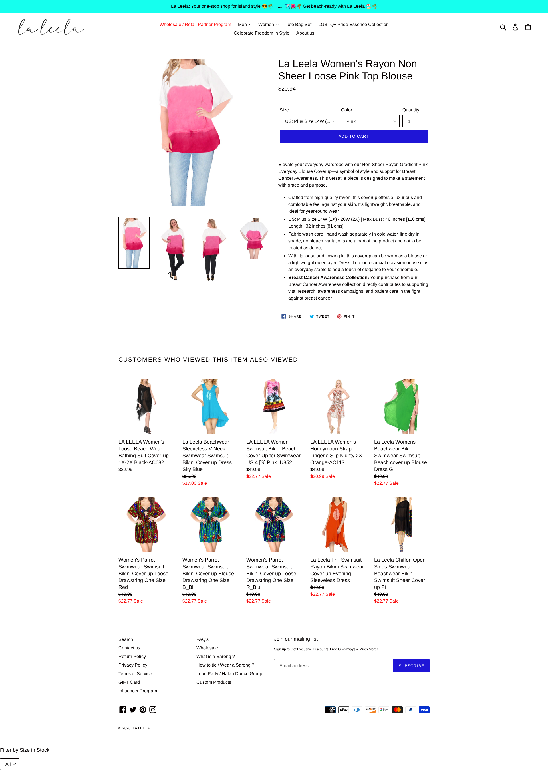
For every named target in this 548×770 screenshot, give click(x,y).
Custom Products (213, 682)
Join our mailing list (296, 639)
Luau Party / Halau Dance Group (229, 673)
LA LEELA (141, 728)
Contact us (129, 647)
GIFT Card (129, 682)
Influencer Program (137, 690)
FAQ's (202, 639)
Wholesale (207, 647)
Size (284, 109)
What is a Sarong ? (215, 656)
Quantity (410, 109)
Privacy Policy (132, 665)
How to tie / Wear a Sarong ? (225, 665)
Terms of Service (135, 673)
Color (346, 109)
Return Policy (132, 656)
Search (125, 639)
